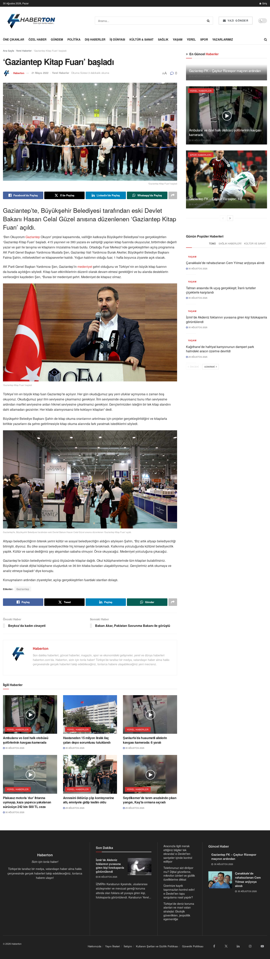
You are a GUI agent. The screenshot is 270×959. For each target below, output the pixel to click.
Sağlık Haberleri (230, 243)
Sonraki (209, 366)
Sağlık (163, 39)
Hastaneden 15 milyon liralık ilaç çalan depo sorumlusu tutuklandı (86, 740)
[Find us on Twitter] (226, 946)
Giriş (264, 3)
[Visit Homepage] (31, 20)
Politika (73, 39)
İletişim (128, 946)
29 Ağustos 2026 (74, 807)
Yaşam (177, 39)
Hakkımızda (94, 946)
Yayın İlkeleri (112, 946)
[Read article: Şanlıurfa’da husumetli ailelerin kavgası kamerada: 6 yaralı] (150, 714)
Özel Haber (37, 39)
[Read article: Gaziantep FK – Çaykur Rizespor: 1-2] (226, 179)
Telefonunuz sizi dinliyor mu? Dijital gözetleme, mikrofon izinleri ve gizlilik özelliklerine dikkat (179, 873)
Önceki (194, 366)
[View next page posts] (230, 218)
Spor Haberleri (200, 154)
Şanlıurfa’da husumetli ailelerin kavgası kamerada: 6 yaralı (145, 740)
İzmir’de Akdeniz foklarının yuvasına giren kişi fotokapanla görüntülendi (226, 319)
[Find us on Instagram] (250, 946)
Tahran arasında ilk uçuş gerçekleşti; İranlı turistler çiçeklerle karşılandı (221, 290)
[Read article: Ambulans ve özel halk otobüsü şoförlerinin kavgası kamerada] (30, 714)
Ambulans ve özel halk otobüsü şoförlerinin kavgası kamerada (25, 740)
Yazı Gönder (237, 20)
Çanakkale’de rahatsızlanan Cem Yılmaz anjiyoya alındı (225, 262)
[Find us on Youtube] (262, 946)
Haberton (18, 73)
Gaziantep (32, 237)
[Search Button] (209, 21)
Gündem (57, 39)
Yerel (191, 39)
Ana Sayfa (8, 50)
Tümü (212, 243)
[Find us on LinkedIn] (238, 946)
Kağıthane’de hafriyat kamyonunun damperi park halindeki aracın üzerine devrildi (220, 348)
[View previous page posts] (223, 218)
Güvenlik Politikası (192, 946)
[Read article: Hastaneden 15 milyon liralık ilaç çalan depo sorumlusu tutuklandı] (90, 714)
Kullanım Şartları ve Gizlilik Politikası (157, 946)
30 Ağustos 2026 (14, 747)
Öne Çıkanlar (13, 39)
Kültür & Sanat (141, 39)
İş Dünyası (117, 39)
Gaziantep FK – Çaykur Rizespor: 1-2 (215, 198)
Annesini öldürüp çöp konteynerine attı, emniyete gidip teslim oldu (88, 800)
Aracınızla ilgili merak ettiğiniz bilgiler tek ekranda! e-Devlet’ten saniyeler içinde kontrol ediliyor (177, 853)
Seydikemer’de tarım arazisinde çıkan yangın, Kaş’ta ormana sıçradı (149, 800)
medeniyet (84, 266)
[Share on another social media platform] (172, 195)
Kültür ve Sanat (255, 243)
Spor (204, 39)
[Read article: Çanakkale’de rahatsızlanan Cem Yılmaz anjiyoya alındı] (220, 879)
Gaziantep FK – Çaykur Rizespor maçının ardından (225, 70)
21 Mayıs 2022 (40, 73)
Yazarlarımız (222, 39)
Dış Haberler (95, 39)
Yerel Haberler (24, 50)
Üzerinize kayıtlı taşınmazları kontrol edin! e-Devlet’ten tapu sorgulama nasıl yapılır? (179, 891)
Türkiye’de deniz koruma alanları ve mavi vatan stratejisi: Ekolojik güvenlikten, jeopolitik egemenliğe (178, 911)
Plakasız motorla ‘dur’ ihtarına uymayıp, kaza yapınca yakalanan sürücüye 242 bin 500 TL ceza (27, 802)
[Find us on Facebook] (214, 946)
